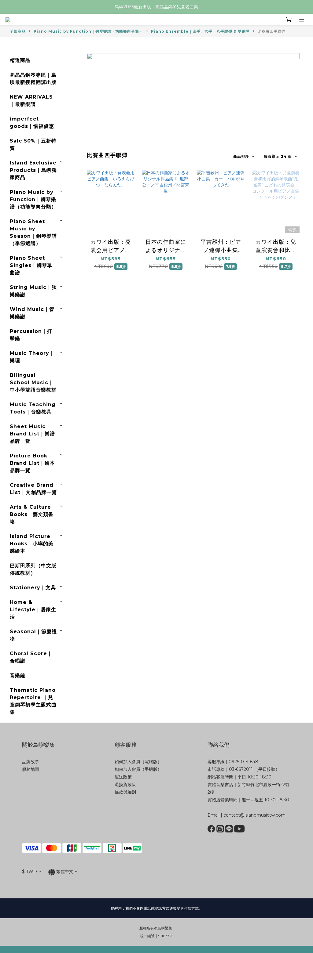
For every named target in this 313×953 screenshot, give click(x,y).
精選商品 (20, 60)
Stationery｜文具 (33, 587)
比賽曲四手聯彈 (271, 31)
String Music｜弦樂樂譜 (33, 291)
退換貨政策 (125, 784)
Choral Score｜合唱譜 (31, 657)
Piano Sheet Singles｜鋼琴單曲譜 (31, 265)
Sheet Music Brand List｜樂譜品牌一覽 (32, 434)
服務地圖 (30, 769)
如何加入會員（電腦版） (138, 761)
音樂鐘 (17, 675)
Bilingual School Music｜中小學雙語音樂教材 (33, 382)
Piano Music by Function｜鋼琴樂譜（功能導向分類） (88, 31)
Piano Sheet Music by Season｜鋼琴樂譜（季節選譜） (33, 232)
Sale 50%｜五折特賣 (33, 144)
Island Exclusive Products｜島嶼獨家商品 (33, 170)
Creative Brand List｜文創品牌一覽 (33, 488)
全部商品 (18, 31)
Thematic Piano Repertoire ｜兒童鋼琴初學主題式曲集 (33, 701)
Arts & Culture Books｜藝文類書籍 (31, 514)
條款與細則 (125, 792)
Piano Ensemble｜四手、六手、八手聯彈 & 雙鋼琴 (200, 31)
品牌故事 (30, 761)
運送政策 (123, 777)
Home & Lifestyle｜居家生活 (33, 609)
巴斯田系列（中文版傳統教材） (33, 569)
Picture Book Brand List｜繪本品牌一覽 (32, 463)
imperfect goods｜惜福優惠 (32, 122)
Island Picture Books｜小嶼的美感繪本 (31, 543)
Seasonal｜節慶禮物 (33, 635)
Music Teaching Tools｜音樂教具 (33, 408)
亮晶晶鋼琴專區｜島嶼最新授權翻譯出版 (33, 78)
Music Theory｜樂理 (32, 356)
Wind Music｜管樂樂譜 (32, 312)
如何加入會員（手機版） (138, 769)
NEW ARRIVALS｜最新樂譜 (31, 100)
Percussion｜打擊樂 (31, 334)
